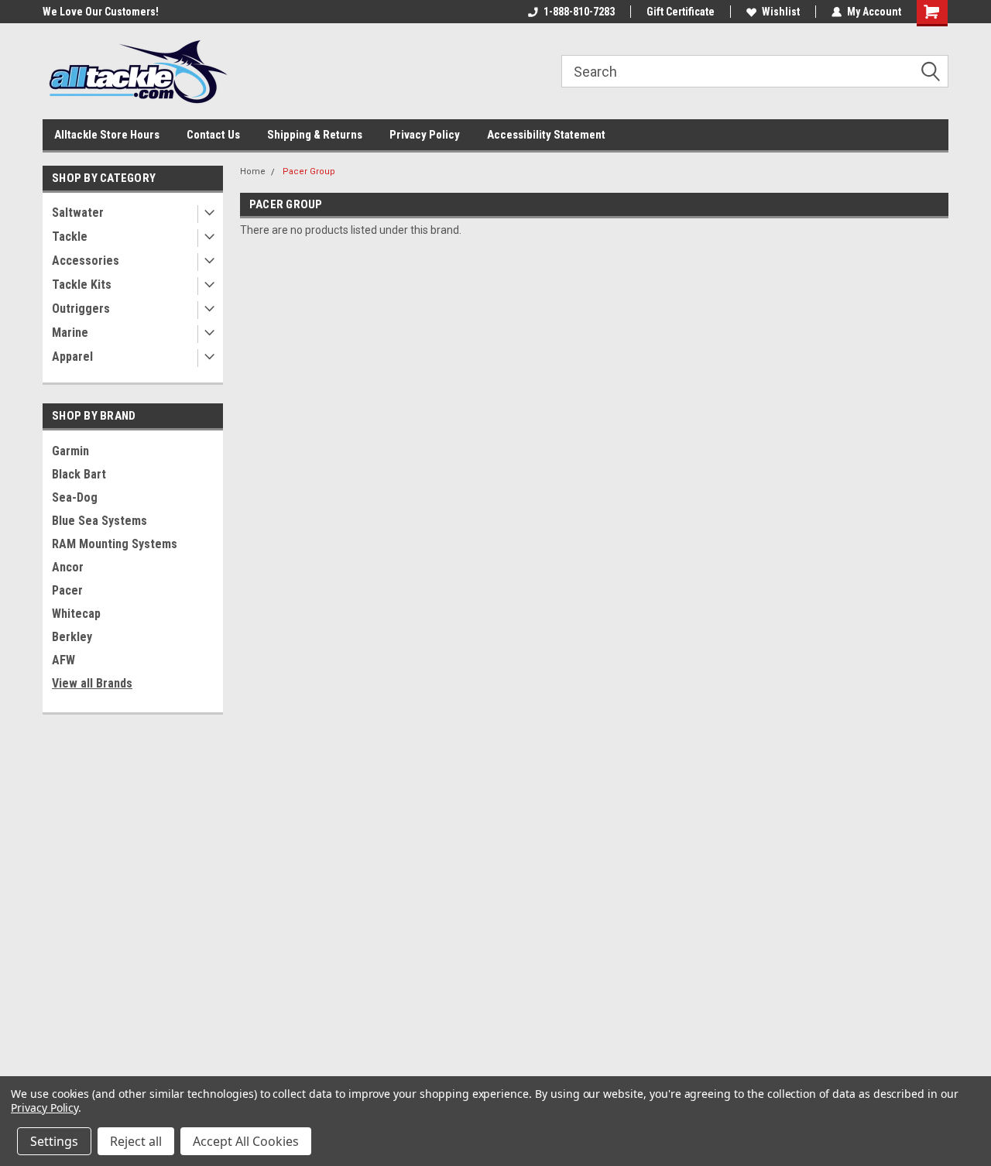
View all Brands (92, 683)
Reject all (136, 1141)
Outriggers (81, 308)
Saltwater (78, 212)
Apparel (72, 356)
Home (253, 171)
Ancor (68, 567)
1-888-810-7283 (579, 11)
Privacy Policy (424, 135)
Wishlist (781, 11)
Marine (70, 332)
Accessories (85, 260)
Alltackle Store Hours (106, 135)
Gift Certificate (680, 11)
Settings (54, 1141)
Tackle (69, 236)
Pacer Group (309, 171)
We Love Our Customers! (101, 11)
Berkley (72, 636)
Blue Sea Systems (99, 520)
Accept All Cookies (246, 1141)
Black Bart (79, 474)
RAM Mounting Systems (114, 544)
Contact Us (213, 135)
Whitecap (76, 613)
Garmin (70, 451)
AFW (63, 660)
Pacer (67, 590)
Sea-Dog (75, 497)
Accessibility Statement (546, 135)
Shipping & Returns (314, 135)
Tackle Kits (81, 284)
